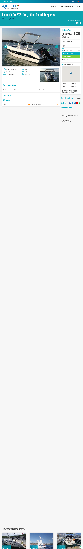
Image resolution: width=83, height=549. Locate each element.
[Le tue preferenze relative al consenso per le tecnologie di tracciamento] (80, 546)
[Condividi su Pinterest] (77, 103)
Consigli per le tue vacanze (66, 6)
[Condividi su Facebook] (70, 103)
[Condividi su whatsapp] (79, 103)
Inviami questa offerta (69, 53)
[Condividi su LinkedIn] (75, 103)
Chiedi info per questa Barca (70, 59)
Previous (5, 46)
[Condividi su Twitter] (73, 103)
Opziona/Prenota (67, 56)
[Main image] (31, 47)
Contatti (78, 6)
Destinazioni (54, 6)
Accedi (72, 1)
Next (56, 46)
